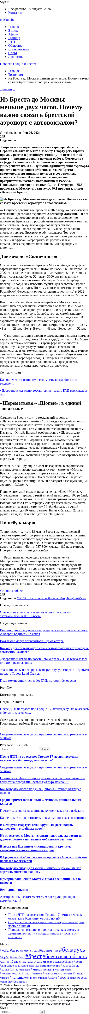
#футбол (13, 981)
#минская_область (53, 969)
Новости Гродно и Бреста (18, 64)
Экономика (16, 56)
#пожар (4, 977)
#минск (36, 969)
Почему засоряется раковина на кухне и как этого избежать (42, 810)
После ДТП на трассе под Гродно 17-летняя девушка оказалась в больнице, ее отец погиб (39, 758)
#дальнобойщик (63, 961)
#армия (33, 951)
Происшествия (18, 49)
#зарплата (21, 965)
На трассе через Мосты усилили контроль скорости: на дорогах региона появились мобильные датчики (41, 837)
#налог (26, 973)
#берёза (4, 957)
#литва (14, 969)
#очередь (67, 973)
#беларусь (72, 949)
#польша (17, 977)
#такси (3, 981)
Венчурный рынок (14, 889)
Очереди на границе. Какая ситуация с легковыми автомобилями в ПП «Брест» (35, 614)
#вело (3, 962)
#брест (19, 590)
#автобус (24, 950)
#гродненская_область (30, 962)
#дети (78, 961)
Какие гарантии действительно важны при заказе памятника (43, 817)
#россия (63, 977)
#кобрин (55, 965)
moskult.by (7, 19)
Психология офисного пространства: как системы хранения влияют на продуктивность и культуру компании (42, 780)
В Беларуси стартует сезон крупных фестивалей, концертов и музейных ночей (36, 826)
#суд (84, 977)
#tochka (4, 950)
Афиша (13, 34)
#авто (14, 950)
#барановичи (48, 950)
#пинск (78, 973)
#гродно (47, 961)
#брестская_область (65, 956)
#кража (4, 969)
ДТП (11, 41)
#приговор (30, 977)
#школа (22, 981)
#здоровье (34, 965)
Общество (15, 45)
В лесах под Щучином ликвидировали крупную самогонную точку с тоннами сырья (35, 848)
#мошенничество (10, 973)
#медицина (24, 969)
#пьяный (42, 977)
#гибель (12, 961)
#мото (68, 969)
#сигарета (75, 977)
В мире (13, 30)
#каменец (44, 965)
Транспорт (7, 89)
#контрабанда (70, 965)
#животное (7, 965)
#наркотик (36, 973)
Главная (13, 27)
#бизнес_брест (17, 957)
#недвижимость (52, 973)
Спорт (12, 53)
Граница (14, 38)
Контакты (15, 12)
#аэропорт (7, 590)
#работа (52, 977)
